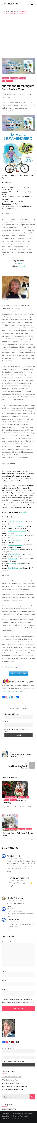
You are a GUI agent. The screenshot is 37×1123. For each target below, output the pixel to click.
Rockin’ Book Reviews (15, 535)
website (24, 512)
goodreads (21, 266)
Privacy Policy (15, 1118)
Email (6, 721)
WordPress (6, 1118)
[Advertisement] (18, 36)
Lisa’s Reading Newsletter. (12, 691)
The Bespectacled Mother (16, 540)
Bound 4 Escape (13, 563)
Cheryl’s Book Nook (15, 568)
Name (5, 971)
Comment (6, 942)
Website (5, 990)
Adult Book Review (11, 797)
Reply (9, 871)
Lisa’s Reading (13, 549)
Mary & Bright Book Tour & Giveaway (14, 801)
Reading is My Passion (15, 522)
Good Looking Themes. (11, 1116)
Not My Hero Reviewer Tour (11, 1077)
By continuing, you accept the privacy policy (17, 730)
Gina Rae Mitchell (14, 554)
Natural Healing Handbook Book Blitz (15, 1086)
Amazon (18, 263)
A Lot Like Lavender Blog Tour (12, 1083)
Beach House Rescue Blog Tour (12, 1089)
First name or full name (11, 714)
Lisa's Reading (10, 3)
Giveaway (9, 81)
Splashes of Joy (13, 559)
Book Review (14, 78)
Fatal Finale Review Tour (10, 1080)
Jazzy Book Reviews (15, 545)
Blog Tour (6, 78)
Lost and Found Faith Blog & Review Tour (18, 834)
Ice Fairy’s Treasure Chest (17, 531)
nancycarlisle (13, 856)
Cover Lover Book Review (17, 526)
